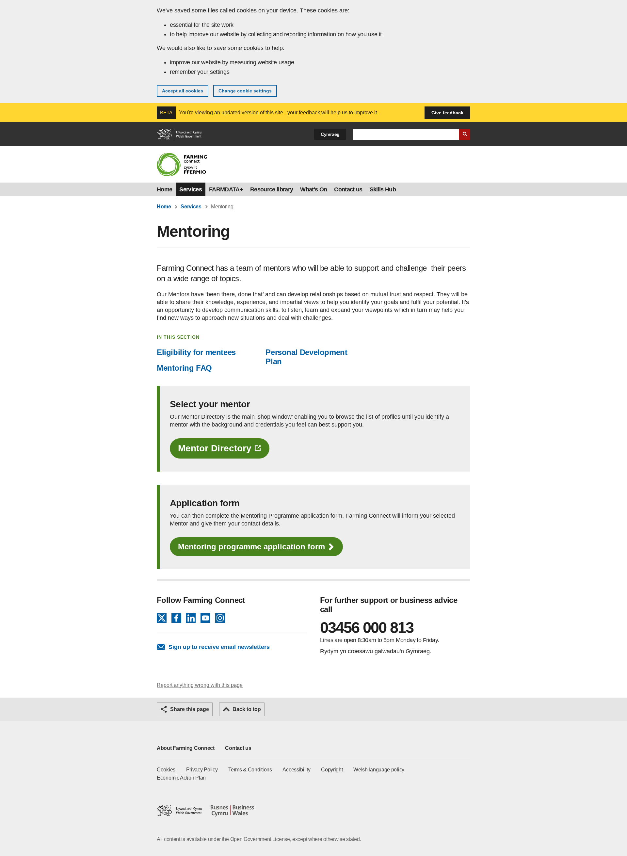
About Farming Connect (186, 748)
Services (190, 189)
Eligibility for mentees (196, 352)
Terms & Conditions (250, 769)
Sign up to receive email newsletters (219, 647)
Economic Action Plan (181, 778)
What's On (313, 189)
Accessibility (296, 769)
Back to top (247, 709)
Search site (464, 134)
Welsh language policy (378, 769)
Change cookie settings (245, 90)
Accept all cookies (182, 90)
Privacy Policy (202, 769)
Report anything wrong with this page (200, 685)
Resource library (271, 189)
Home (164, 189)
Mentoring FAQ (184, 367)
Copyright (332, 769)
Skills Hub (383, 189)
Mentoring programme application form (251, 546)
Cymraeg (330, 134)
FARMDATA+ (226, 189)
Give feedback (447, 112)
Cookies (166, 769)
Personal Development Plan (306, 357)
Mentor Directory (214, 448)
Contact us (348, 189)
